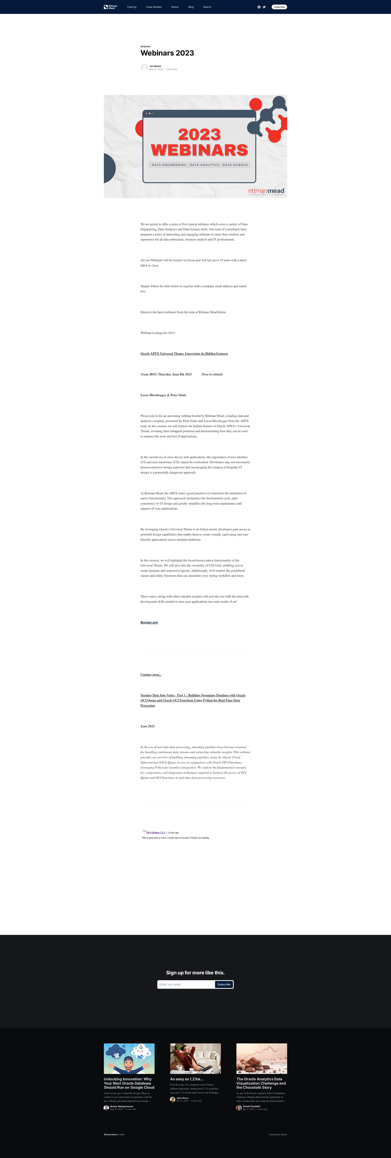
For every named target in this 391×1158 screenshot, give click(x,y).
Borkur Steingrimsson (121, 1106)
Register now (149, 622)
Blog (191, 6)
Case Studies (154, 6)
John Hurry (182, 1098)
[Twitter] (264, 6)
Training (131, 6)
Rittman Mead (110, 1134)
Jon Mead (155, 66)
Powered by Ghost (278, 1134)
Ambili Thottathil (251, 1106)
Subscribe (279, 6)
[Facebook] (259, 6)
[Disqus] (195, 865)
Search (207, 6)
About (175, 6)
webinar (145, 46)
